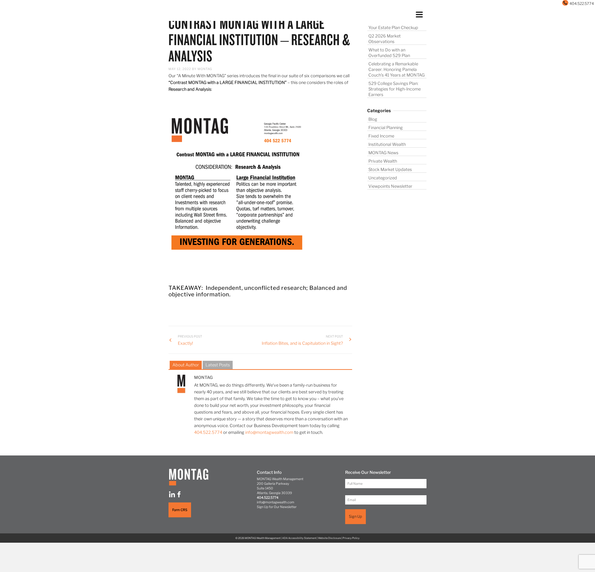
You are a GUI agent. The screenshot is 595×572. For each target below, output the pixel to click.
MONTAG (205, 69)
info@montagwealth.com (269, 432)
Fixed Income (381, 136)
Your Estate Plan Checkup (393, 27)
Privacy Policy (351, 538)
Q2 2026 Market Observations (384, 38)
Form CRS (179, 510)
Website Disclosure (329, 538)
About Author (185, 364)
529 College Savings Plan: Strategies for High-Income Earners (394, 89)
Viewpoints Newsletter (390, 186)
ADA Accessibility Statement (299, 538)
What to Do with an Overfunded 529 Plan (389, 52)
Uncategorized (382, 177)
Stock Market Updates (390, 169)
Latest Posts (217, 364)
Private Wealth (382, 161)
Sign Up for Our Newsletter (277, 507)
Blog (372, 119)
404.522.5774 (208, 432)
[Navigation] (419, 14)
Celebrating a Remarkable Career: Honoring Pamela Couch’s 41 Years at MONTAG (396, 69)
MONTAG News (383, 152)
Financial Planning (385, 127)
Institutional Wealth (387, 144)
